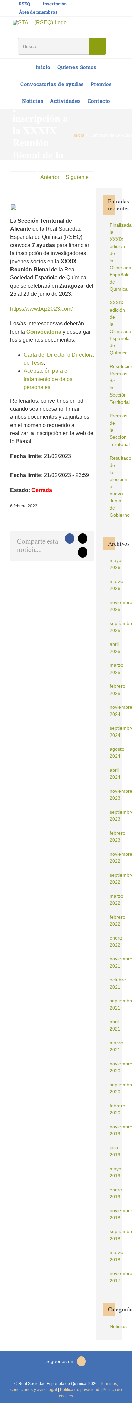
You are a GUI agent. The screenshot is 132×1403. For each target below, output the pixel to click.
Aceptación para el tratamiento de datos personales (48, 379)
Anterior (49, 177)
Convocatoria (43, 332)
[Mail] (81, 1361)
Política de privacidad (79, 1389)
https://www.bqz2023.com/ (41, 309)
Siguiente (77, 177)
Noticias (112, 1326)
